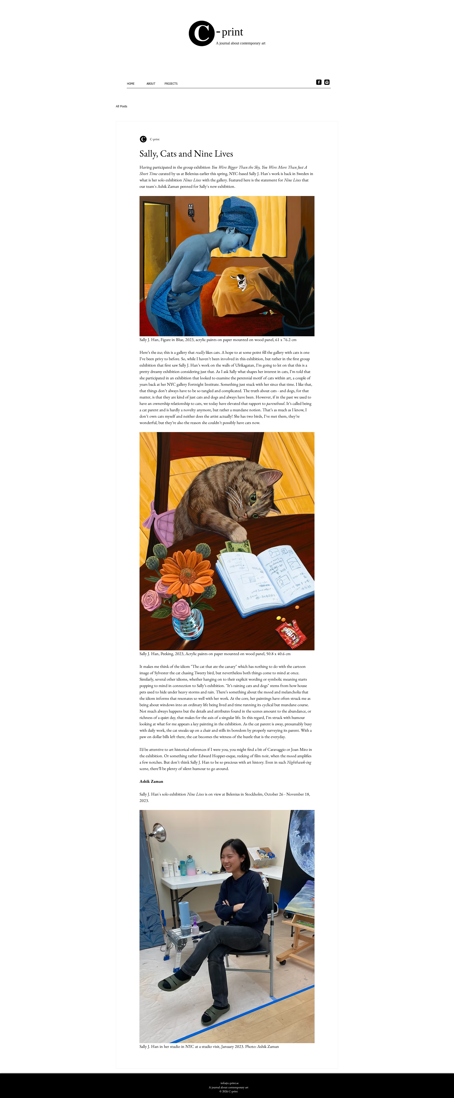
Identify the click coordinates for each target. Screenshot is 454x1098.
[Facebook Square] (319, 82)
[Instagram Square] (327, 82)
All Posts (121, 106)
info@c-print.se (230, 1083)
